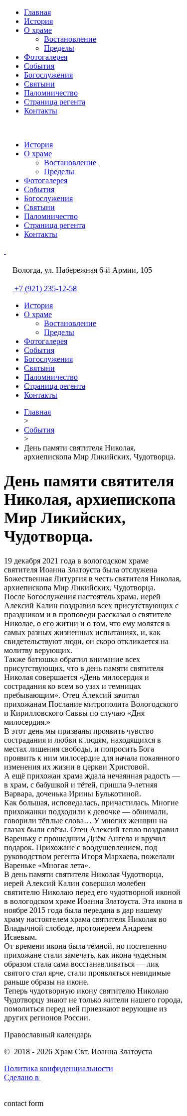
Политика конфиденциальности (58, 1068)
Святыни (39, 84)
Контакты (40, 111)
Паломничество (51, 93)
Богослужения (48, 75)
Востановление (70, 39)
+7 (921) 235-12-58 (45, 288)
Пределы (59, 48)
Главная (37, 12)
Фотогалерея (45, 57)
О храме (38, 30)
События (39, 66)
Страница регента (54, 102)
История (38, 21)
